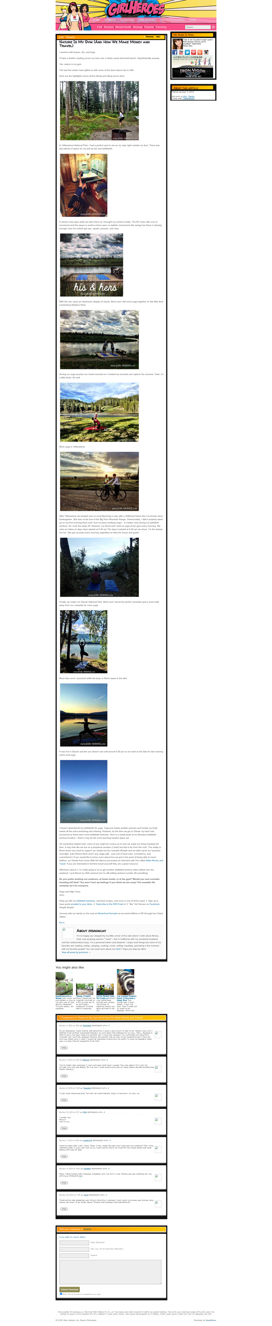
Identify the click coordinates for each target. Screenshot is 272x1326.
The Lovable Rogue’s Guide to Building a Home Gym (126, 998)
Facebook (154, 904)
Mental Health (123, 27)
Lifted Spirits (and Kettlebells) (105, 997)
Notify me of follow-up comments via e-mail (81, 1294)
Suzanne (87, 1025)
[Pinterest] (194, 54)
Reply (64, 1048)
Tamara (87, 1088)
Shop (192, 20)
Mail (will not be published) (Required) (107, 1249)
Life (61, 37)
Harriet (87, 1168)
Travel (70, 37)
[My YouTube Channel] (181, 54)
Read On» (188, 45)
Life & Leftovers (172, 20)
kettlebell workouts (85, 900)
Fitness (110, 20)
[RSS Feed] (200, 54)
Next (158, 36)
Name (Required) (98, 1242)
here (118, 949)
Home (96, 20)
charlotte (87, 1140)
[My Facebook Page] (175, 54)
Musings (137, 27)
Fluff (99, 27)
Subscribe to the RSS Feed (109, 904)
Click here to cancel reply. (72, 1237)
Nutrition (127, 20)
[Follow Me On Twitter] (188, 54)
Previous (149, 36)
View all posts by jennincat (76, 952)
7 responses (188, 98)
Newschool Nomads (107, 913)
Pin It (61, 922)
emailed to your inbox (81, 904)
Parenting (161, 27)
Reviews (109, 27)
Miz (85, 1112)
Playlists (149, 27)
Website (94, 1255)
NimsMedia (211, 1320)
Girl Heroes (147, 20)
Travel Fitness (83, 996)
